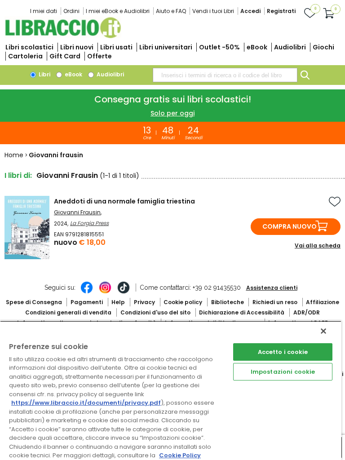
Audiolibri (290, 47)
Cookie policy (183, 302)
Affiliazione (322, 302)
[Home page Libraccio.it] (62, 36)
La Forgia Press (89, 223)
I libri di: (18, 175)
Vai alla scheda (318, 245)
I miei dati (43, 11)
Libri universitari (165, 47)
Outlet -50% (219, 47)
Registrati (281, 11)
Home (13, 154)
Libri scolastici (29, 47)
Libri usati (116, 47)
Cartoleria (25, 56)
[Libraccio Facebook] (86, 292)
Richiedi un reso (274, 302)
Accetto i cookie (283, 352)
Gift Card (64, 56)
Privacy (144, 302)
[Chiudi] (323, 331)
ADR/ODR (306, 312)
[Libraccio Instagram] (105, 292)
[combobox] (225, 75)
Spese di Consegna (34, 302)
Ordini (71, 11)
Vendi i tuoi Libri (213, 11)
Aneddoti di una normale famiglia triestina (124, 201)
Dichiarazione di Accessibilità (241, 312)
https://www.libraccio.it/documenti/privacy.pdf (86, 402)
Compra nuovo (289, 226)
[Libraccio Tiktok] (123, 292)
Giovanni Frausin (77, 212)
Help (118, 302)
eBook (257, 47)
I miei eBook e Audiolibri (118, 11)
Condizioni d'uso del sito (155, 312)
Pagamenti (87, 302)
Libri (43, 74)
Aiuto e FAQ (171, 11)
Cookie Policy (180, 455)
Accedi (250, 11)
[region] (170, 390)
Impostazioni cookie (283, 371)
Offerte (99, 56)
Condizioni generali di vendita (68, 312)
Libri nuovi (76, 47)
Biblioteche (227, 302)
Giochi (323, 47)
